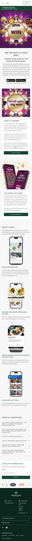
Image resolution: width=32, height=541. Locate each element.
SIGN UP (16, 477)
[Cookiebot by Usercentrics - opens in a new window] (23, 243)
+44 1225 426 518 (9, 503)
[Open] (3, 3)
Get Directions (22, 513)
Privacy (17, 535)
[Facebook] (3, 527)
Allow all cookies (16, 292)
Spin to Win (16, 152)
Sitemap (22, 535)
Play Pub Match (16, 214)
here (15, 146)
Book (26, 3)
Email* (4, 469)
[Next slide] (29, 485)
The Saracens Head (8, 518)
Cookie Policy (11, 535)
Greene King (6, 522)
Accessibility (4, 535)
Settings (25, 287)
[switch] (28, 272)
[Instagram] (7, 527)
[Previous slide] (3, 485)
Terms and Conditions (6, 538)
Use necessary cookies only (16, 297)
